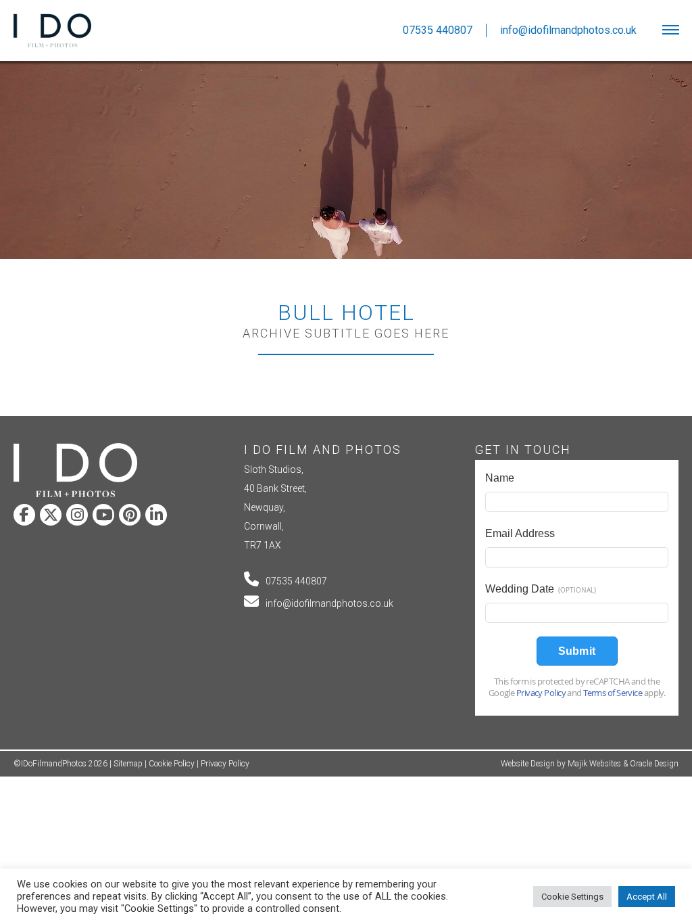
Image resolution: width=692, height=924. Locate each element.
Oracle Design (654, 763)
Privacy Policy (225, 763)
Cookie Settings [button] (572, 897)
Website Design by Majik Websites (561, 763)
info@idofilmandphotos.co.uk (329, 603)
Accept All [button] (646, 897)
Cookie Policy (172, 763)
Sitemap (128, 763)
